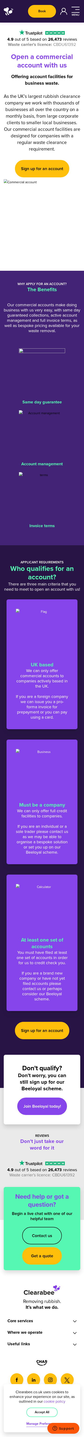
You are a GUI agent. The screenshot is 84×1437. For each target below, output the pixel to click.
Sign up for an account (42, 168)
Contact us (42, 1235)
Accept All (42, 1412)
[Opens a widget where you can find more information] (63, 1429)
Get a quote (42, 1255)
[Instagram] (50, 1379)
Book (42, 11)
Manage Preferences (42, 1424)
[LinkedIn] (33, 1379)
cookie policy (54, 1401)
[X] (67, 1379)
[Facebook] (16, 1379)
